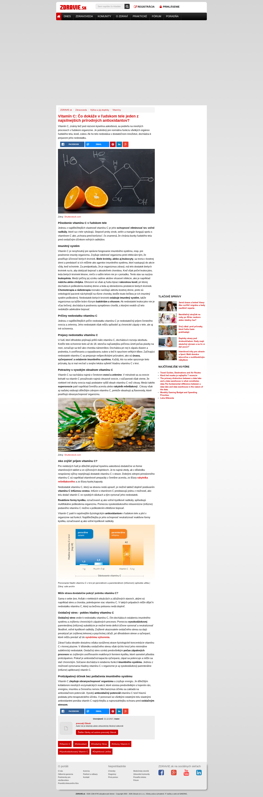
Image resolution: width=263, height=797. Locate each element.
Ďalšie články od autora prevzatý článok (97, 732)
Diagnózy (112, 774)
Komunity (104, 16)
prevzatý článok (83, 723)
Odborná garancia (65, 774)
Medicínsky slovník (141, 771)
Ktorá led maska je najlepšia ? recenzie (178, 375)
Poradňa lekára (139, 777)
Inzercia (86, 771)
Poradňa (172, 16)
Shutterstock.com (72, 216)
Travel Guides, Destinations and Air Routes (180, 373)
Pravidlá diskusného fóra (68, 783)
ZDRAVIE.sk (66, 110)
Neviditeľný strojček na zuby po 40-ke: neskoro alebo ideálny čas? (190, 317)
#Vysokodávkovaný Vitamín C (74, 751)
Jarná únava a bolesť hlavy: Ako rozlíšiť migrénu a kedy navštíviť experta (192, 305)
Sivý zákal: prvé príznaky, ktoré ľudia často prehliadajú (191, 329)
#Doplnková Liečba (102, 751)
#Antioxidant (81, 744)
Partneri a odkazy (90, 774)
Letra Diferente (167, 398)
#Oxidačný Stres (99, 744)
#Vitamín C (65, 744)
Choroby (111, 771)
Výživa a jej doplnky (99, 110)
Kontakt (86, 777)
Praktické (140, 16)
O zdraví (122, 16)
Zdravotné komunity (141, 774)
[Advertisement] (131, 41)
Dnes (67, 16)
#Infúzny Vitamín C (121, 744)
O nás (60, 771)
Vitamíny (116, 110)
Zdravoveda (84, 16)
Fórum (156, 16)
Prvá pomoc (113, 777)
